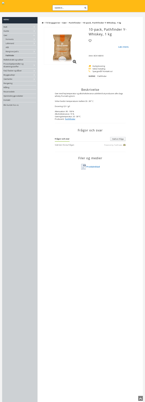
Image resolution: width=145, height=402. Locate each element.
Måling (6, 87)
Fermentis (10, 39)
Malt (5, 27)
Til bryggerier (52, 22)
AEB (7, 47)
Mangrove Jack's (12, 51)
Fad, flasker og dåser (13, 70)
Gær (5, 35)
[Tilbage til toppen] (140, 399)
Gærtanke (8, 79)
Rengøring (8, 83)
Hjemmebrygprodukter (13, 96)
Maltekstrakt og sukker (13, 59)
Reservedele (9, 91)
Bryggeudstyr (9, 75)
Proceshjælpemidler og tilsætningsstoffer (13, 65)
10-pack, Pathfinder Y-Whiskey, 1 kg (102, 22)
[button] (74, 61)
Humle (6, 31)
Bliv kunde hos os (11, 105)
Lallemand (10, 43)
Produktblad (93, 166)
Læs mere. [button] (123, 46)
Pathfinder (10, 55)
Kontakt (7, 100)
